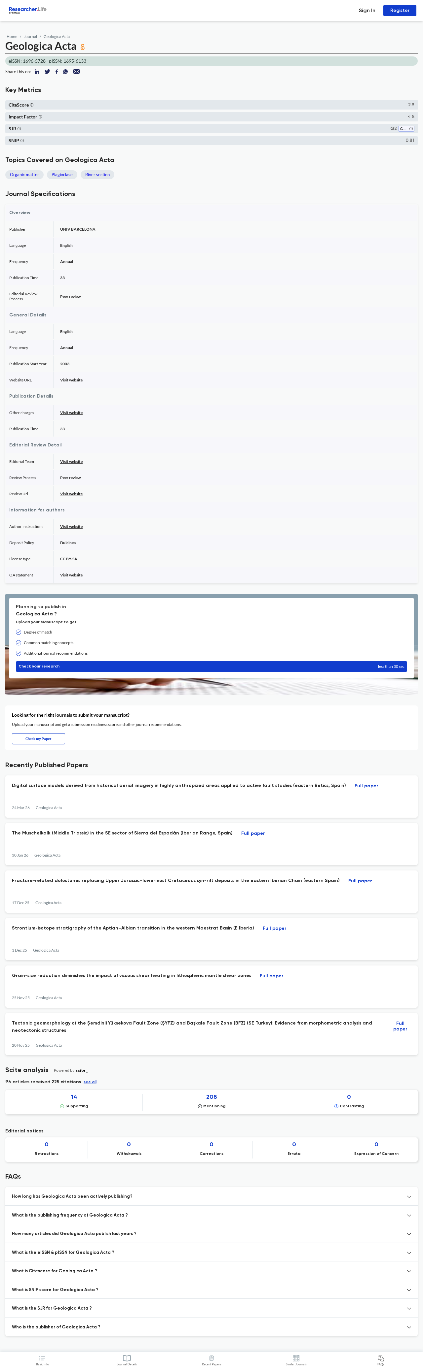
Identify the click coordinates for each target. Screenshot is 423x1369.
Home (12, 36)
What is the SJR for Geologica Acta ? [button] (52, 1308)
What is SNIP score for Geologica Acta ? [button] (55, 1290)
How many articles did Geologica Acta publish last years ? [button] (74, 1234)
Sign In (367, 10)
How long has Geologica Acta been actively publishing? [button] (72, 1196)
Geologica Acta (57, 36)
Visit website (71, 379)
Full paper (366, 786)
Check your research (211, 666)
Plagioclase (62, 174)
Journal (30, 36)
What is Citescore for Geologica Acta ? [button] (54, 1271)
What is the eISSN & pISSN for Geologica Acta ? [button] (63, 1253)
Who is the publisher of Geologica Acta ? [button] (56, 1327)
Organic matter (24, 174)
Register (399, 10)
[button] (31, 105)
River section (97, 174)
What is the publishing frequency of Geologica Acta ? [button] (70, 1215)
